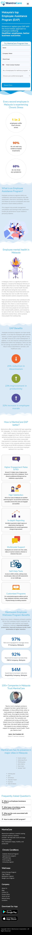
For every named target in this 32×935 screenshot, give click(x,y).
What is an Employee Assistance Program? (14, 802)
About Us (4, 888)
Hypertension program (9, 856)
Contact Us (5, 892)
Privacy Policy (6, 894)
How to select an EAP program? (14, 819)
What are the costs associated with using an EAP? (15, 814)
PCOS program (6, 860)
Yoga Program (6, 874)
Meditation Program (8, 876)
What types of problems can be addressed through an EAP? (13, 808)
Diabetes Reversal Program (10, 854)
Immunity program (8, 862)
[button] (27, 3)
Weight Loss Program (8, 878)
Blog (3, 890)
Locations (4, 900)
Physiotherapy (6, 858)
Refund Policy (6, 898)
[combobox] (4, 65)
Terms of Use (6, 896)
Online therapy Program (9, 872)
